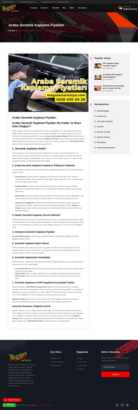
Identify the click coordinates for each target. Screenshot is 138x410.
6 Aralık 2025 (108, 68)
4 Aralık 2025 (108, 79)
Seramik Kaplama (103, 111)
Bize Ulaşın (82, 8)
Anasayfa (33, 8)
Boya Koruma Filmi (103, 132)
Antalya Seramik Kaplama (106, 148)
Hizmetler (55, 8)
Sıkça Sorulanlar (57, 362)
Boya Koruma (101, 116)
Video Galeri (82, 365)
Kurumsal (44, 8)
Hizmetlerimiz (57, 365)
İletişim (80, 369)
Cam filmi (100, 127)
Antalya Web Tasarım (44, 405)
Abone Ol (115, 374)
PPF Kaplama (101, 142)
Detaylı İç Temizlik (103, 137)
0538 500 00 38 (130, 9)
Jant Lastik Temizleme (105, 121)
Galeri (71, 8)
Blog (64, 8)
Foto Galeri (82, 362)
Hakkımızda (56, 358)
